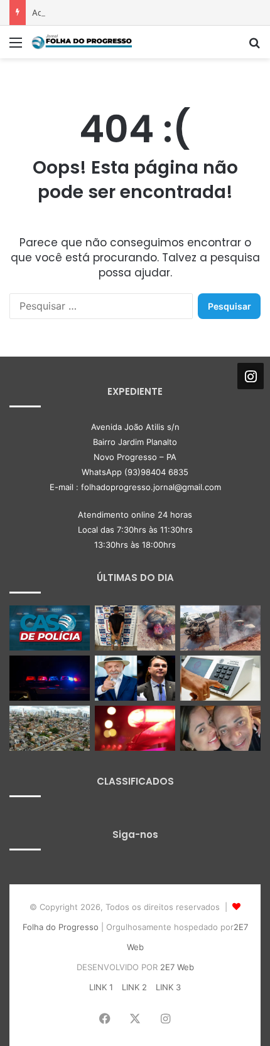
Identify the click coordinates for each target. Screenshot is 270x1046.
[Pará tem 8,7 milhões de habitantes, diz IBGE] (49, 728)
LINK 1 (101, 987)
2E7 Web (177, 967)
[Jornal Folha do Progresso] (81, 42)
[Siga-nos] (250, 376)
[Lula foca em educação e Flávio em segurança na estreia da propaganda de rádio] (135, 678)
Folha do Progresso (61, 927)
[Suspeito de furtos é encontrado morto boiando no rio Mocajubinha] (135, 728)
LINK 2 (134, 987)
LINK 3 (168, 987)
